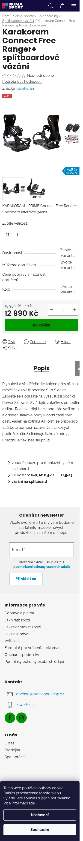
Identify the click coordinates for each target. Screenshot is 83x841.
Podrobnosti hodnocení (22, 81)
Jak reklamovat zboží (23, 627)
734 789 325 (26, 704)
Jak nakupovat (17, 634)
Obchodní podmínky (22, 654)
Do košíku (41, 325)
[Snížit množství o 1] (51, 309)
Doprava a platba (19, 613)
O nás (9, 743)
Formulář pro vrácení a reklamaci (33, 648)
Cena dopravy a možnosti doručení (24, 277)
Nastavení (40, 815)
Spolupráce (15, 757)
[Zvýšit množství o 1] (74, 309)
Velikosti (11, 641)
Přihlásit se (25, 579)
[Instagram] (21, 717)
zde (32, 803)
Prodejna (12, 750)
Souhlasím (39, 829)
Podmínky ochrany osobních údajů (34, 661)
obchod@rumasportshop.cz (40, 694)
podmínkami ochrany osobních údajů (41, 567)
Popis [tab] (41, 368)
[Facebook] (10, 717)
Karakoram (25, 88)
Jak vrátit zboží (17, 620)
